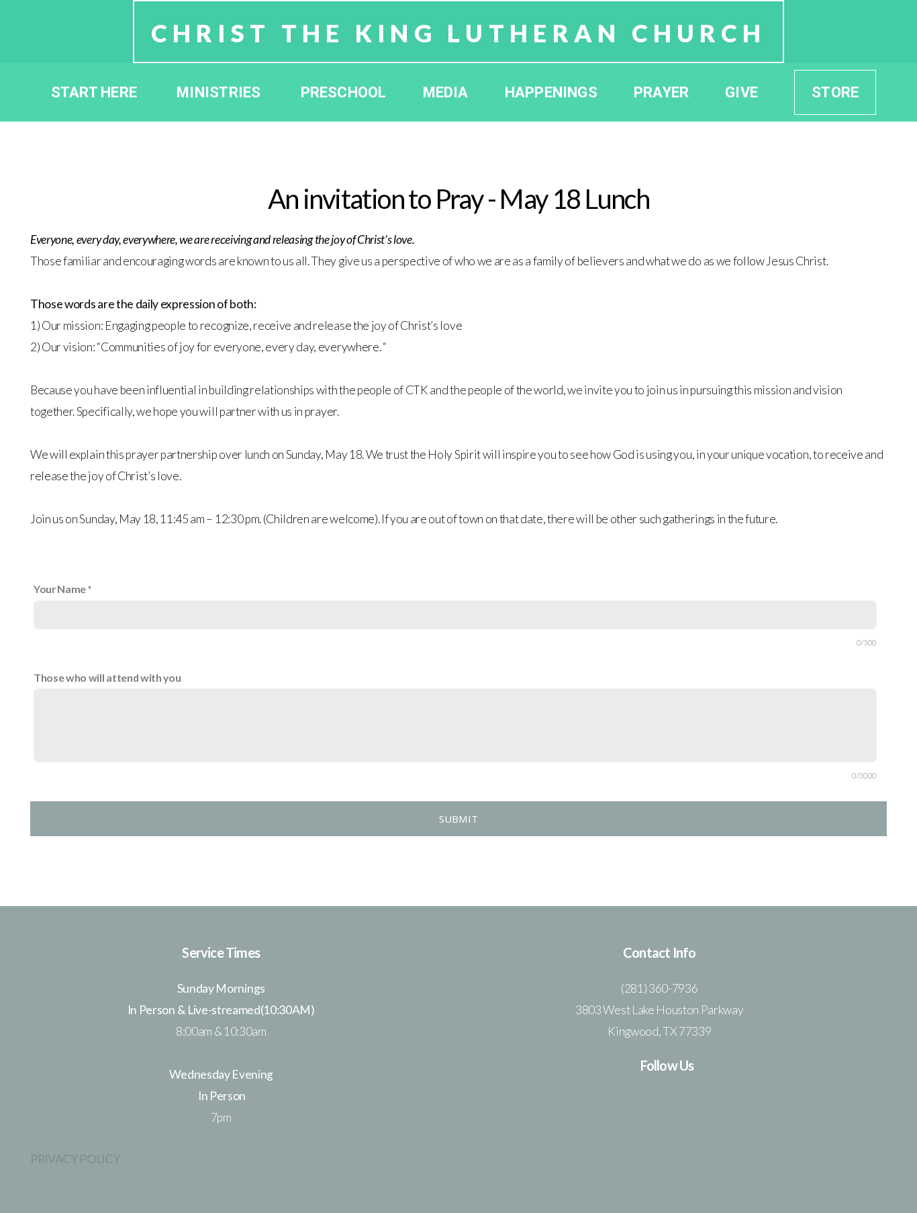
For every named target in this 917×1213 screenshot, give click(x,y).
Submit (459, 818)
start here (95, 92)
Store (835, 92)
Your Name (60, 588)
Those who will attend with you (107, 677)
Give (741, 92)
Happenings (551, 92)
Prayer (661, 92)
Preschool (344, 92)
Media (446, 92)
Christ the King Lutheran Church (459, 33)
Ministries (220, 92)
